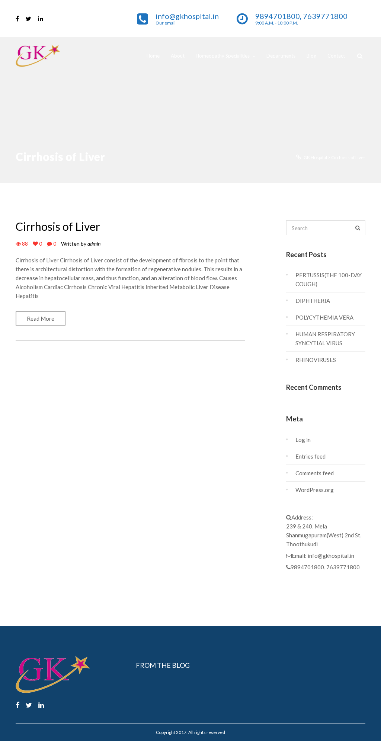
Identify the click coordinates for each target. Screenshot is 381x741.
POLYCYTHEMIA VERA (324, 317)
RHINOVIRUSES (315, 359)
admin (93, 243)
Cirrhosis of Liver (58, 226)
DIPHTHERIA (312, 300)
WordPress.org (314, 489)
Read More (40, 318)
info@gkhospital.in (331, 555)
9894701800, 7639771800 (325, 567)
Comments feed (314, 473)
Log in (303, 439)
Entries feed (310, 456)
